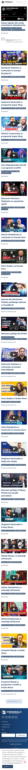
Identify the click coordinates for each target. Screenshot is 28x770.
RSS (3, 729)
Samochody (5, 28)
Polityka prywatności (15, 744)
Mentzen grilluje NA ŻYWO (14, 333)
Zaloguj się (19, 2)
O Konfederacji (6, 724)
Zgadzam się (7, 766)
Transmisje (5, 721)
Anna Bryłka (5, 401)
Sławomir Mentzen (7, 207)
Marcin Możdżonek (7, 240)
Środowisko (5, 274)
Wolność (4, 209)
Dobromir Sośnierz (7, 76)
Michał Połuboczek (8, 625)
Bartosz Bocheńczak (8, 339)
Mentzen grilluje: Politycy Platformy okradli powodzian (13, 493)
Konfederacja (6, 30)
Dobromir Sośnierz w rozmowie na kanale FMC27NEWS (11, 367)
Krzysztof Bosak (7, 656)
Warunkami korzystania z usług (16, 741)
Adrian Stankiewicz (8, 593)
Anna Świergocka (7, 433)
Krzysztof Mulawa (18, 30)
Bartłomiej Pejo (15, 28)
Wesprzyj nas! (5, 727)
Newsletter (4, 732)
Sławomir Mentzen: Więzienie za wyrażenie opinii (12, 201)
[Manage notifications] (24, 762)
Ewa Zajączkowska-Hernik (10, 171)
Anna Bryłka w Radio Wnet (14, 398)
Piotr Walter (5, 272)
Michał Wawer (6, 562)
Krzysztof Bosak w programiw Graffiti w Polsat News (11, 685)
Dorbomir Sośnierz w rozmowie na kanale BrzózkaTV (11, 71)
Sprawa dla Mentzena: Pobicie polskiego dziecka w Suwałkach (13, 302)
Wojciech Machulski (8, 108)
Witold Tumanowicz (8, 139)
